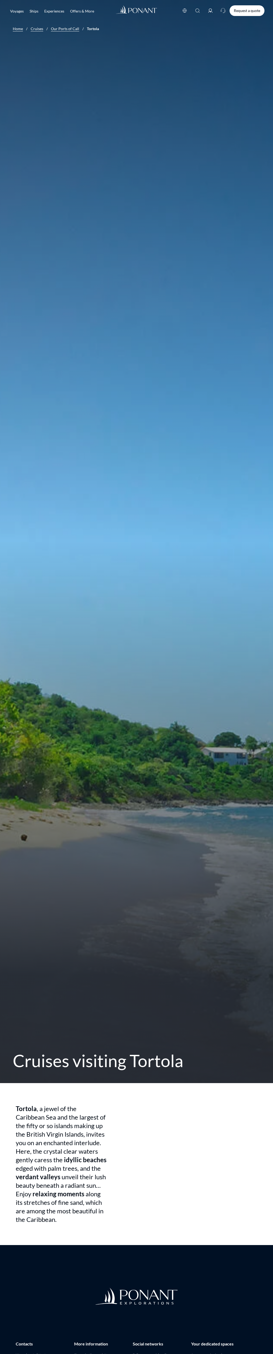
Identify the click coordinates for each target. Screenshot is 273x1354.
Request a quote (247, 10)
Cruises (37, 29)
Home (18, 29)
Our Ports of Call (65, 29)
